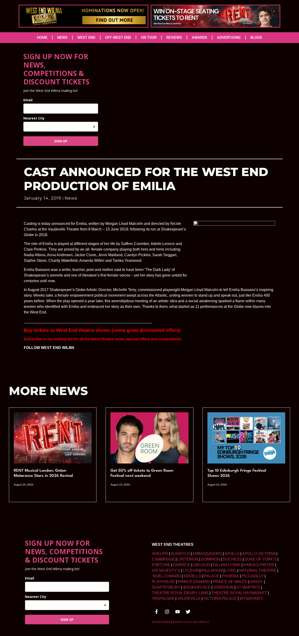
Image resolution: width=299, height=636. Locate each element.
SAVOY (256, 582)
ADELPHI (160, 554)
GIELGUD (201, 565)
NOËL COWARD (167, 576)
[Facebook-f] (156, 611)
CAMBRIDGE (163, 559)
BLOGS (256, 37)
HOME (42, 37)
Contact (202, 622)
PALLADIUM (212, 570)
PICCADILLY (253, 576)
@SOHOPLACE (196, 587)
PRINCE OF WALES (230, 582)
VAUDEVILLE (189, 598)
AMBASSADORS (207, 554)
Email (27, 100)
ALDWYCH (180, 554)
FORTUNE (161, 565)
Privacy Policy (183, 622)
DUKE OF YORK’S (261, 559)
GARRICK (181, 565)
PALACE (211, 576)
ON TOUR (149, 37)
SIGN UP (60, 141)
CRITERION (188, 559)
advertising (161, 622)
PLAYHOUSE (163, 582)
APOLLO (231, 554)
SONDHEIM (223, 587)
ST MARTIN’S (248, 587)
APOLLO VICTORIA (258, 554)
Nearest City (34, 118)
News (71, 198)
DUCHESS (232, 559)
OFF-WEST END (118, 37)
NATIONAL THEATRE (257, 570)
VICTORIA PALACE (220, 598)
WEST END (86, 37)
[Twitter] (188, 611)
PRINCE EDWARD (194, 582)
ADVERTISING (229, 37)
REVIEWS (174, 37)
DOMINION (210, 559)
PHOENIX (230, 576)
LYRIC (230, 570)
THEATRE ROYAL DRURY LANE (180, 593)
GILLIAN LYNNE (227, 565)
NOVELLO (192, 576)
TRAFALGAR (163, 598)
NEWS (62, 37)
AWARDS (199, 37)
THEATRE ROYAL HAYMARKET (239, 593)
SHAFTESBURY (166, 587)
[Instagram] (167, 611)
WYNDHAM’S (251, 598)
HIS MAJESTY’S (166, 570)
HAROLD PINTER (258, 565)
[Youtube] (177, 611)
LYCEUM (191, 570)
